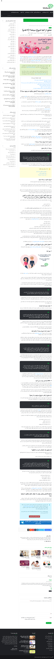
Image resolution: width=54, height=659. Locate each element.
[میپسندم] (51, 588)
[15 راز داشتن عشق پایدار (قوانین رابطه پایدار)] (47, 562)
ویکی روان (51, 12)
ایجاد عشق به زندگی (42, 173)
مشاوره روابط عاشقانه (38, 333)
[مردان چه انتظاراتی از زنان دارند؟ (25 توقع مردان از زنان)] (32, 642)
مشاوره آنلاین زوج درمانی (39, 373)
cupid (26, 96)
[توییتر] (47, 541)
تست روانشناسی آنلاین (37, 12)
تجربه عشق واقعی (31, 56)
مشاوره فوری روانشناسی (11, 57)
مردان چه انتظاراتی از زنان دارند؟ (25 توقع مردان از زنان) (24, 641)
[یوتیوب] (46, 541)
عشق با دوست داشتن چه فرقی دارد (38, 241)
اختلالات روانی (50, 646)
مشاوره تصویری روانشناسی (11, 62)
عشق (39, 25)
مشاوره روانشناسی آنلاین (48, 637)
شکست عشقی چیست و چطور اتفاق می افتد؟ (47, 556)
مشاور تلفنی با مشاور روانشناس (36, 488)
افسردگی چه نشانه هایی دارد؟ (10, 157)
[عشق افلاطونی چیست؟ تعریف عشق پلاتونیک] (35, 553)
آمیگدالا (39, 410)
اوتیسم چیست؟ (12, 154)
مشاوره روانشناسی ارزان (11, 39)
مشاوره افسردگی (12, 58)
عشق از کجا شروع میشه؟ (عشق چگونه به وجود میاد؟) (43, 80)
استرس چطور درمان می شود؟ (10, 156)
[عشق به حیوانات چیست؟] (24, 553)
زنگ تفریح (22, 12)
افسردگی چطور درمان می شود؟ (10, 149)
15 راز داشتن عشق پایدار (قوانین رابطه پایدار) (48, 567)
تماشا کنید (31, 12)
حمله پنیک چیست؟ (12, 150)
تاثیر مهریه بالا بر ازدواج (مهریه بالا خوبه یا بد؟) (24, 651)
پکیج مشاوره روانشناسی (11, 53)
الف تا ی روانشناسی (45, 12)
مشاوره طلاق (13, 41)
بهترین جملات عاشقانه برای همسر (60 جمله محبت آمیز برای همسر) (9, 139)
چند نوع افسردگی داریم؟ (11, 159)
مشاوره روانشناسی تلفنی (11, 60)
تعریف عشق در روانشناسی (35, 136)
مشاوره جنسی (12, 51)
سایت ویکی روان (38, 657)
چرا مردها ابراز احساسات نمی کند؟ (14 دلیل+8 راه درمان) (36, 568)
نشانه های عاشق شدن (35, 219)
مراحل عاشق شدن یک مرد (32, 129)
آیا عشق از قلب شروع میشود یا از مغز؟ (45, 85)
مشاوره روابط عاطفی (49, 641)
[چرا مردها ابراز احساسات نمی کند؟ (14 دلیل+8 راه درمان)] (35, 563)
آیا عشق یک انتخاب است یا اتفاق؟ (46, 87)
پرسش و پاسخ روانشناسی (15, 12)
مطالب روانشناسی (48, 93)
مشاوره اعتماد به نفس (11, 29)
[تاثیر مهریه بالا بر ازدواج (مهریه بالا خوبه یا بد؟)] (32, 651)
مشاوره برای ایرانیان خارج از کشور (40, 74)
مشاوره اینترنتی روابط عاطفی (28, 506)
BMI (51, 385)
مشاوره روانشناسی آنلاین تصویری (34, 516)
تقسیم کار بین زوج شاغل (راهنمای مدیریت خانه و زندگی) (25, 646)
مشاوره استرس (12, 43)
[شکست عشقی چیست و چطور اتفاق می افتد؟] (47, 552)
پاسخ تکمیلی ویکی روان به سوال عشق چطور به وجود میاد (42, 88)
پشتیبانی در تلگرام (14, 648)
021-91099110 (15, 646)
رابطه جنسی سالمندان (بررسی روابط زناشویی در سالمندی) (9, 131)
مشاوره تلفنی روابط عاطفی (31, 67)
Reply (50, 591)
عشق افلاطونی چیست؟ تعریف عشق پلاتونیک (35, 557)
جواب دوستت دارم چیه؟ (42, 175)
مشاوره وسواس (12, 27)
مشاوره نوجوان (12, 55)
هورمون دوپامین (47, 109)
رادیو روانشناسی (27, 12)
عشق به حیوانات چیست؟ (25, 557)
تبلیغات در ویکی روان (49, 648)
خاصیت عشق (26, 273)
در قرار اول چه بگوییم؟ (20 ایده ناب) (25, 567)
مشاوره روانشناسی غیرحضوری (36, 60)
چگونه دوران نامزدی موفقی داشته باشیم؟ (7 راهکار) (24, 637)
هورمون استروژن (32, 144)
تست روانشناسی (49, 643)
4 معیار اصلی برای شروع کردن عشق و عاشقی (44, 84)
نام (51, 613)
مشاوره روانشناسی (12, 23)
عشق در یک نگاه (38, 101)
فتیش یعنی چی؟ (12, 161)
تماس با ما (50, 650)
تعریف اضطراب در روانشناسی (10, 163)
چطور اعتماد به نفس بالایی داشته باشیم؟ (9, 164)
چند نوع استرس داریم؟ (11, 152)
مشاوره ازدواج (13, 36)
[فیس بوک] (48, 541)
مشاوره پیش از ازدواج (11, 46)
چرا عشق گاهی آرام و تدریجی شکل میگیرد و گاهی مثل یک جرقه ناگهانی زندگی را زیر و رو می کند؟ (36, 82)
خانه (50, 25)
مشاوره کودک (13, 32)
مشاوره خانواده (12, 44)
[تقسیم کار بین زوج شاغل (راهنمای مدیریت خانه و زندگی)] (32, 647)
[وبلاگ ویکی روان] (48, 6)
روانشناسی (47, 25)
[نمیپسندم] (51, 589)
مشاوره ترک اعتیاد (12, 34)
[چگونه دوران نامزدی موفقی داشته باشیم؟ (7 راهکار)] (32, 638)
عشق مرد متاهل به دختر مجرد (41, 171)
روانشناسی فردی (43, 25)
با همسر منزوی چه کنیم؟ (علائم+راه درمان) (9, 129)
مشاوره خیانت (13, 50)
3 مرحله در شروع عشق (47, 81)
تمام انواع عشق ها (39, 137)
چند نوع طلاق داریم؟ (12, 166)
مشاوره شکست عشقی (11, 37)
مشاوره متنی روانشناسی (11, 30)
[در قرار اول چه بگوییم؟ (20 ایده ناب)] (24, 563)
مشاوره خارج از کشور (12, 25)
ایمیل (50, 617)
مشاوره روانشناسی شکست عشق (35, 247)
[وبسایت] (50, 541)
